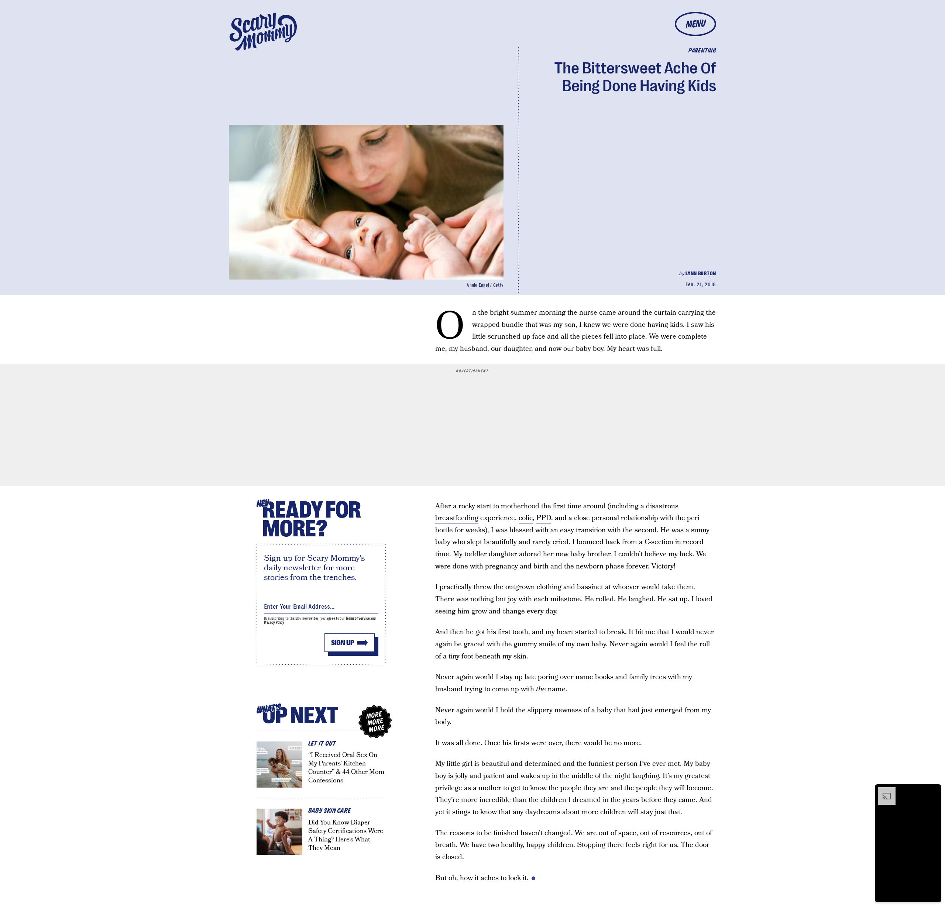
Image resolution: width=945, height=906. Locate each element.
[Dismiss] (933, 790)
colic (526, 518)
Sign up (342, 643)
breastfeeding (456, 518)
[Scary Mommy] (263, 31)
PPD (543, 518)
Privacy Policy (274, 622)
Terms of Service (358, 618)
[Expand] (883, 790)
